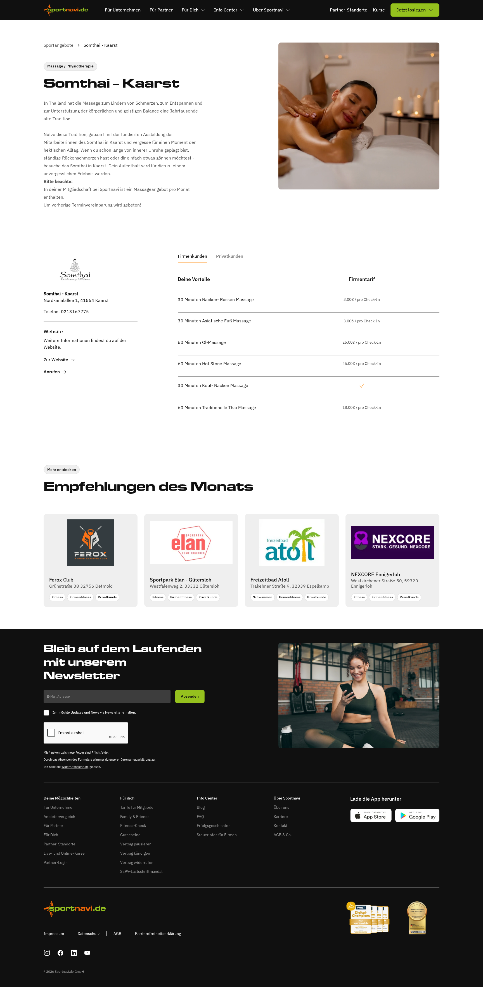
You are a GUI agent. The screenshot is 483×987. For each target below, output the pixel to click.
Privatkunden (229, 256)
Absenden (190, 696)
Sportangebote (59, 45)
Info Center (207, 798)
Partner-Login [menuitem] (56, 862)
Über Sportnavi (287, 798)
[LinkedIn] (73, 953)
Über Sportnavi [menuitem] (268, 10)
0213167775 (75, 312)
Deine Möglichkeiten (62, 798)
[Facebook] (60, 953)
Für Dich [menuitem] (190, 10)
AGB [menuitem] (117, 933)
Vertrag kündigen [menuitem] (135, 853)
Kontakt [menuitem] (280, 825)
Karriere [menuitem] (281, 816)
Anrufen (52, 371)
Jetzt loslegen (411, 10)
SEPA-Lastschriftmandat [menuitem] (141, 871)
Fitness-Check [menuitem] (133, 825)
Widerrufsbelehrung (75, 767)
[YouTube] (87, 953)
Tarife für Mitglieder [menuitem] (137, 807)
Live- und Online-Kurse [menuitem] (64, 853)
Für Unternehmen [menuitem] (123, 10)
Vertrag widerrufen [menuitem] (136, 862)
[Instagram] (47, 953)
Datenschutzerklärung (135, 759)
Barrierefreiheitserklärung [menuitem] (158, 933)
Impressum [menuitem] (54, 933)
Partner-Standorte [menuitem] (59, 844)
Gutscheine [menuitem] (130, 834)
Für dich (127, 798)
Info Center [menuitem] (225, 10)
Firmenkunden (192, 256)
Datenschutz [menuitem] (89, 933)
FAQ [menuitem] (200, 816)
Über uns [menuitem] (281, 807)
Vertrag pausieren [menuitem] (135, 844)
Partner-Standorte (348, 10)
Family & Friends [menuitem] (135, 816)
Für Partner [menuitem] (161, 10)
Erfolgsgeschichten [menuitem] (214, 825)
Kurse (379, 10)
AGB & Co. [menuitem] (283, 834)
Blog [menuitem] (201, 807)
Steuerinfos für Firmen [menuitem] (217, 834)
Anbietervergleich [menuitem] (59, 816)
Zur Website (56, 359)
